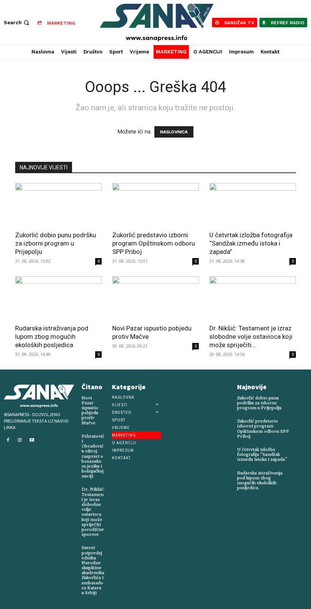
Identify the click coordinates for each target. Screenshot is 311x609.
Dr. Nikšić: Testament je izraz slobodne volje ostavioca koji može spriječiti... (250, 336)
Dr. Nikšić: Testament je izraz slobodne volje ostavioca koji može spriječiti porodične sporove (93, 512)
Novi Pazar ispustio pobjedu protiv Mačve (90, 410)
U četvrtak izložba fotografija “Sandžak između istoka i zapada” (250, 243)
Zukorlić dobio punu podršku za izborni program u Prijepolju (55, 243)
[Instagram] (20, 440)
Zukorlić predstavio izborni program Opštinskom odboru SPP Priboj (153, 243)
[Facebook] (8, 440)
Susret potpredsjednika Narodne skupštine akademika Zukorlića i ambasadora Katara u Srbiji (93, 570)
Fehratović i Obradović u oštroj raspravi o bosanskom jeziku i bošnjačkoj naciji (93, 456)
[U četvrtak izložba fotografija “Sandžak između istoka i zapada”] (252, 204)
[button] (17, 22)
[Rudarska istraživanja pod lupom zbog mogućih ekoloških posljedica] (58, 297)
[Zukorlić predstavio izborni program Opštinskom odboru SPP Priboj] (155, 204)
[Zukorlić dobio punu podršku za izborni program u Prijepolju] (58, 204)
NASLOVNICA (174, 132)
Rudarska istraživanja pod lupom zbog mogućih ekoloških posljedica (51, 336)
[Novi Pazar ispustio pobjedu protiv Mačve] (155, 297)
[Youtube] (32, 440)
